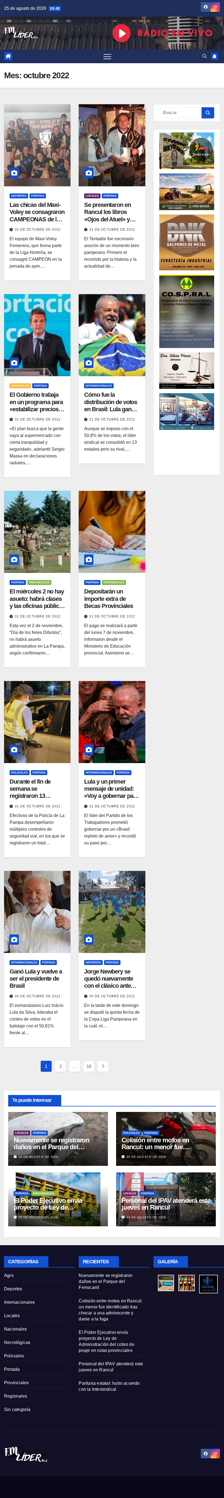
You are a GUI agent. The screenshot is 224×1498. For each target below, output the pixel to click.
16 (89, 1066)
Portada (37, 195)
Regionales (15, 1396)
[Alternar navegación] (107, 56)
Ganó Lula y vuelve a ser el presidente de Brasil (36, 978)
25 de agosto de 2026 (38, 1156)
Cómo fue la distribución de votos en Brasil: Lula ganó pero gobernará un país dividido (110, 409)
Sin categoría (17, 1409)
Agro (9, 1275)
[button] (204, 56)
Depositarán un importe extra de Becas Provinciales (108, 598)
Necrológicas (17, 1342)
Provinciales (39, 582)
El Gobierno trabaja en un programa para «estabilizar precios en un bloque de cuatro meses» (36, 409)
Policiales (19, 772)
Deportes (18, 195)
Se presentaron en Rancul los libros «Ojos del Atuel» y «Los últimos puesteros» (107, 219)
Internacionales (99, 385)
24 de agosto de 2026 (146, 1217)
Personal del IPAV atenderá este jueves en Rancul (166, 1204)
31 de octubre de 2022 (38, 229)
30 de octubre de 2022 (38, 996)
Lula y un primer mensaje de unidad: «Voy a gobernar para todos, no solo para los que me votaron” (111, 796)
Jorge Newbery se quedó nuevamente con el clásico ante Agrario (108, 982)
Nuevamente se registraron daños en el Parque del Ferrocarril (51, 1146)
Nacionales (20, 385)
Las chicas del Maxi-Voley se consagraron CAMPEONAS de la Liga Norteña (37, 215)
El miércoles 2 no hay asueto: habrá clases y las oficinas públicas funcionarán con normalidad (37, 606)
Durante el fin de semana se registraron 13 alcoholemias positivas (30, 796)
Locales (92, 195)
